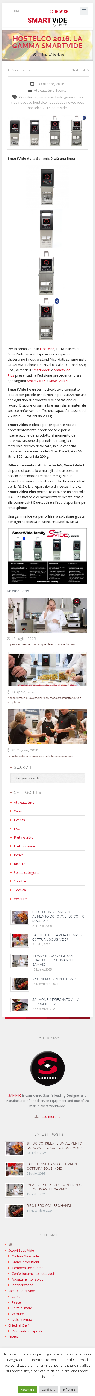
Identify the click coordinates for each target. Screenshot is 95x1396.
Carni (18, 811)
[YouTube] (66, 11)
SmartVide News (53, 54)
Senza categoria (26, 872)
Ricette (19, 863)
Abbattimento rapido (28, 1279)
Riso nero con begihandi (54, 979)
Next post (78, 70)
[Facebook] (56, 11)
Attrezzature (44, 90)
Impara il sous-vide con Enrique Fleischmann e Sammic (41, 644)
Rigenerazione (22, 1285)
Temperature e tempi (28, 1268)
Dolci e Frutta (22, 1319)
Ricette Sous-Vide (21, 1291)
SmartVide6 (36, 380)
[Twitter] (61, 11)
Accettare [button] (27, 1389)
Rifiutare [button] (69, 1389)
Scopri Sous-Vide (21, 1250)
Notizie (13, 1337)
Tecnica (20, 890)
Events (60, 90)
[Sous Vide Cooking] (47, 22)
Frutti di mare (24, 846)
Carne (16, 1296)
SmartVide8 (41, 370)
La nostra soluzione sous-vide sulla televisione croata (40, 756)
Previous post (21, 70)
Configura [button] (49, 1389)
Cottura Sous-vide (25, 1256)
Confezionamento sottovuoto (34, 1273)
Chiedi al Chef (18, 1325)
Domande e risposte (27, 1331)
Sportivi (20, 881)
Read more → (49, 1116)
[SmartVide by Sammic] (47, 1245)
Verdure (20, 898)
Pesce (19, 855)
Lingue (19, 11)
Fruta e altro (23, 837)
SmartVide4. (58, 380)
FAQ (17, 828)
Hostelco (47, 348)
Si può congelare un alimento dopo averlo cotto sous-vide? (58, 916)
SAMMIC (14, 1095)
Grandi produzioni (25, 1262)
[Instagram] (51, 11)
